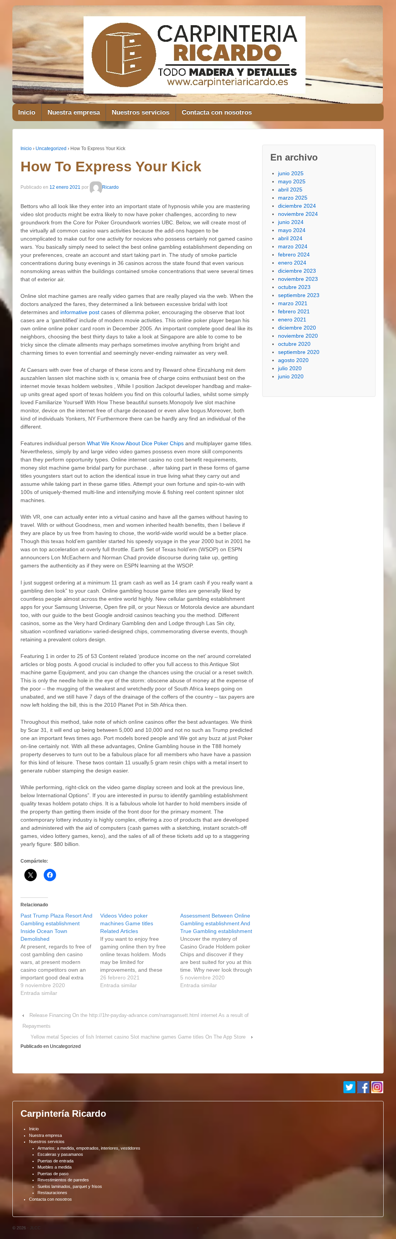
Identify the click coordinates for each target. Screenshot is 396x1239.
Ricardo (110, 187)
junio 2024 (291, 222)
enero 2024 (292, 263)
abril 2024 (290, 238)
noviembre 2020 (298, 336)
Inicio (26, 112)
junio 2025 (291, 173)
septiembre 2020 (298, 352)
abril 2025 (290, 189)
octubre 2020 (294, 344)
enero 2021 (292, 319)
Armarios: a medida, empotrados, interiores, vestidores (89, 1148)
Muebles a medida (55, 1167)
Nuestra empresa (74, 112)
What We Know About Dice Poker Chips (135, 443)
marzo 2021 (292, 303)
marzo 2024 (292, 246)
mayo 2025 (292, 181)
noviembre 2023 (298, 279)
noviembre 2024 (298, 214)
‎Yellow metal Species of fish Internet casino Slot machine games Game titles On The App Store (138, 1037)
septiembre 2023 (298, 295)
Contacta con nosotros (217, 112)
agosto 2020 (293, 360)
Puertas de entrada (55, 1161)
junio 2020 (291, 376)
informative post (79, 312)
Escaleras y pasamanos (60, 1154)
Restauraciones (52, 1192)
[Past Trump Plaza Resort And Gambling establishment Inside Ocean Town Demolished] (60, 954)
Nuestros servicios (140, 112)
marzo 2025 (292, 198)
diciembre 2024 (297, 206)
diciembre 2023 (297, 271)
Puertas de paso (53, 1173)
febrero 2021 (294, 311)
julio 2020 (290, 368)
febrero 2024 (294, 254)
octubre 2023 (294, 287)
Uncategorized (51, 148)
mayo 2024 (292, 230)
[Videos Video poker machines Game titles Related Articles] (140, 950)
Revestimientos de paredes (63, 1179)
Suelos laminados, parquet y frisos (70, 1186)
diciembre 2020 (297, 328)
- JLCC (33, 1227)
